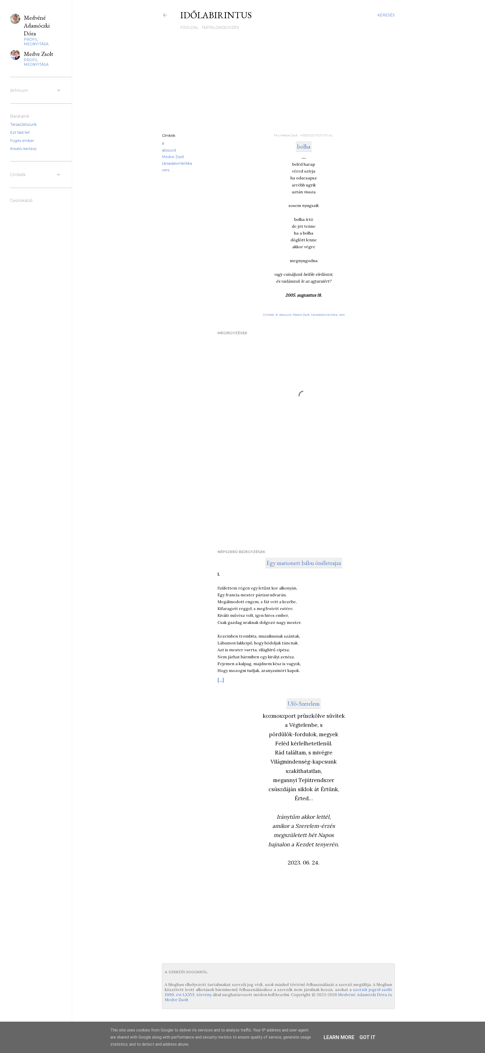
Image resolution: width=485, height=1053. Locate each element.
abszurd (169, 150)
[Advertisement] (278, 85)
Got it (367, 1037)
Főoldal (189, 27)
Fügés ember (22, 140)
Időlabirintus (216, 15)
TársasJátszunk (23, 124)
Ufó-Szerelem (304, 703)
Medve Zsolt (173, 157)
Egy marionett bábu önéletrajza (303, 563)
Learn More (339, 1037)
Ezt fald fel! (20, 132)
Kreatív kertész (23, 148)
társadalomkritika (177, 163)
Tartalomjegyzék (220, 27)
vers (165, 170)
